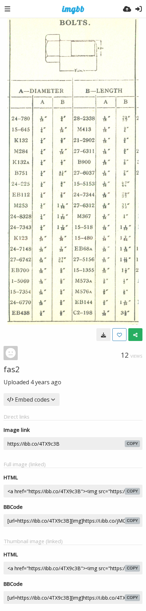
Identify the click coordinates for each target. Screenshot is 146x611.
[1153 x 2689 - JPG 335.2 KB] (103, 334)
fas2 (12, 369)
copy (132, 443)
